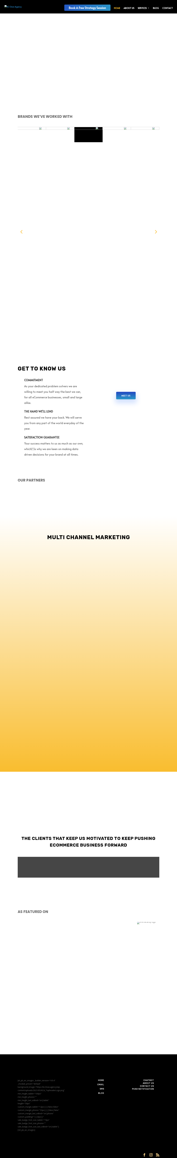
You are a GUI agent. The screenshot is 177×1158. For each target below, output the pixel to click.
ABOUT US (129, 8)
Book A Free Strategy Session (87, 8)
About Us (148, 1083)
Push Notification (143, 1089)
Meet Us (125, 395)
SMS (102, 1089)
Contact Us (147, 1086)
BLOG (156, 8)
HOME (117, 8)
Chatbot (148, 1080)
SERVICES (142, 8)
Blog (101, 1093)
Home (101, 1080)
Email (100, 1084)
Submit (152, 1047)
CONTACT (167, 8)
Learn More (30, 80)
